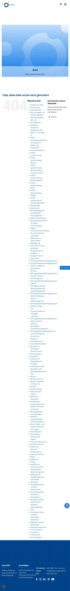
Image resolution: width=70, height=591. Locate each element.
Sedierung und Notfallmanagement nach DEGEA (37, 476)
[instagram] (40, 579)
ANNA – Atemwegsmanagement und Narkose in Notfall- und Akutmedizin (39, 143)
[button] (4, 587)
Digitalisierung (35, 243)
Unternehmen (35, 535)
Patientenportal (36, 452)
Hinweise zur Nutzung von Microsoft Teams (36, 348)
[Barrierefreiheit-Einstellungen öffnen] (67, 505)
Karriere (33, 376)
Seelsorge (34, 482)
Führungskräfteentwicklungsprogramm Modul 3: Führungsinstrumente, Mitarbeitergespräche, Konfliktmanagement (44, 286)
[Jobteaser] (48, 579)
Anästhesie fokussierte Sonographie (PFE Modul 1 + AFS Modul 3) (38, 130)
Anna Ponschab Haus (38, 150)
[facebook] (36, 579)
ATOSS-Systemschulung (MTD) (36, 185)
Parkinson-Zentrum (37, 444)
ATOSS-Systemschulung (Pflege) (36, 192)
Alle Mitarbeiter (36, 123)
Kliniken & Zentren (37, 379)
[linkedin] (44, 579)
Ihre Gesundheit (36, 354)
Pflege (33, 457)
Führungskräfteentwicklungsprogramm (44, 261)
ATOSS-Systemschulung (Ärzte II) (36, 160)
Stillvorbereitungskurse (38, 527)
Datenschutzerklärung (38, 218)
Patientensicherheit (37, 454)
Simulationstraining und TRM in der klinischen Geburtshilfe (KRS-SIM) (37, 505)
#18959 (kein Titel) (37, 105)
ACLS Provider (35, 108)
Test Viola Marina (36, 530)
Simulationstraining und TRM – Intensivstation (37, 487)
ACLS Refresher (36, 110)
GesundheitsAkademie (38, 344)
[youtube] (52, 579)
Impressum (34, 356)
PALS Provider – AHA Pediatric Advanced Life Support (38, 426)
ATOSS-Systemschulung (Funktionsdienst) (36, 177)
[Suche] (61, 4)
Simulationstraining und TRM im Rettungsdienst (37, 494)
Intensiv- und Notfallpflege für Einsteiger (36, 361)
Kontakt (33, 386)
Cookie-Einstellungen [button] (26, 577)
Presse (33, 462)
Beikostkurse (35, 208)
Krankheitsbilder (36, 389)
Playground (34, 459)
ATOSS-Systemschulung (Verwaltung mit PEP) (38, 200)
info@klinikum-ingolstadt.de (56, 571)
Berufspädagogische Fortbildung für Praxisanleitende (37, 213)
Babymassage (35, 206)
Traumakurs (35, 532)
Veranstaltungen (36, 537)
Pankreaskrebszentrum (39, 442)
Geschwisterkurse (37, 341)
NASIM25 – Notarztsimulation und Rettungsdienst (37, 419)
